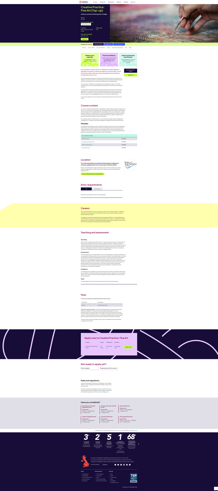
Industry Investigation (86, 147)
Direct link (135, 430)
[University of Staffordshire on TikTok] (130, 464)
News (111, 474)
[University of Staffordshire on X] (118, 464)
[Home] (84, 2)
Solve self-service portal (101, 480)
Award (82, 17)
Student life (102, 2)
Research (119, 2)
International (111, 2)
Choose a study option (87, 22)
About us (133, 2)
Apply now (84, 39)
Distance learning (86, 479)
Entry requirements (101, 47)
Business (126, 2)
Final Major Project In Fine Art (87, 144)
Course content (91, 47)
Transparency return (114, 482)
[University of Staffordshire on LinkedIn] (127, 464)
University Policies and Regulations (101, 391)
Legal (111, 479)
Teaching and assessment (117, 47)
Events (111, 475)
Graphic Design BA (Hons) (89, 416)
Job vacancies (113, 477)
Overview (84, 47)
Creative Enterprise (85, 138)
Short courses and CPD (87, 477)
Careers (108, 47)
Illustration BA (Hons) (107, 416)
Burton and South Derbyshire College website (92, 174)
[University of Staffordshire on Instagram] (121, 464)
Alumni (97, 477)
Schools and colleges (100, 479)
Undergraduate (85, 474)
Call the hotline (97, 44)
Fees (126, 47)
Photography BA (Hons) (126, 416)
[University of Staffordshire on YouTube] (124, 464)
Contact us (104, 464)
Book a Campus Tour (119, 44)
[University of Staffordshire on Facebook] (116, 464)
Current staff (99, 475)
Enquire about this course (130, 70)
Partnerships (84, 480)
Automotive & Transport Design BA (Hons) (88, 406)
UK (86, 188)
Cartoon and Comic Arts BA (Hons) (108, 406)
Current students (99, 474)
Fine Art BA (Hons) (125, 406)
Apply (130, 47)
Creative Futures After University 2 (88, 141)
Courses (95, 2)
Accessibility (113, 480)
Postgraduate (85, 475)
